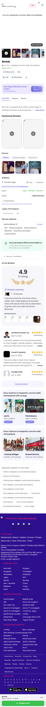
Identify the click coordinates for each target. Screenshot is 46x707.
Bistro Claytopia (29, 630)
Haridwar (26, 589)
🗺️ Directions (17, 77)
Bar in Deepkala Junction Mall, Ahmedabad (18, 485)
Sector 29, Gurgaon (30, 602)
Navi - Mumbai (9, 583)
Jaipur (6, 577)
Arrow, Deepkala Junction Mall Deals (15, 493)
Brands (28, 664)
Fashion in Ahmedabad (11, 476)
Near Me (7, 660)
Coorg (25, 586)
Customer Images (18, 158)
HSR (5, 602)
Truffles (7, 630)
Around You (27, 656)
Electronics (6, 540)
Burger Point (27, 633)
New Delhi (7, 568)
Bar (18, 213)
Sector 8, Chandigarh (12, 608)
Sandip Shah (17, 372)
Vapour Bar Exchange (12, 642)
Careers (34, 668)
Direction (40, 182)
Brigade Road (28, 599)
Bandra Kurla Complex (12, 614)
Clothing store (8, 213)
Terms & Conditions (33, 660)
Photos (5, 158)
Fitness (38, 537)
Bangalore (7, 571)
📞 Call (5, 77)
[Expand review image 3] (22, 319)
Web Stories (8, 672)
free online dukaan (27, 518)
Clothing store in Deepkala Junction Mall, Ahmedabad (21, 480)
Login (32, 5)
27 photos (38, 45)
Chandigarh (27, 571)
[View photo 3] (25, 53)
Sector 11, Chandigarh (12, 611)
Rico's (25, 648)
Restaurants (6, 537)
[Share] (26, 77)
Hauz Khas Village (10, 620)
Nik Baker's (8, 636)
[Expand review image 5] (36, 319)
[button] (6, 53)
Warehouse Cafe (29, 639)
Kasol (6, 589)
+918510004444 (38, 196)
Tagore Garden (28, 620)
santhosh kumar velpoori (20, 332)
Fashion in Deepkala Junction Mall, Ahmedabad (19, 472)
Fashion (23, 537)
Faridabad (26, 574)
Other (29, 540)
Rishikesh (7, 586)
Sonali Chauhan (18, 352)
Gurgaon (26, 568)
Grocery (30, 537)
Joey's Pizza (8, 648)
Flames (25, 636)
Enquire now (24, 703)
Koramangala (9, 599)
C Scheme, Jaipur (29, 611)
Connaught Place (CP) (31, 617)
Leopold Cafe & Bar (30, 645)
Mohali (6, 580)
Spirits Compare (18, 660)
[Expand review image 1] (7, 319)
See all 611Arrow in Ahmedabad (15, 186)
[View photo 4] (35, 53)
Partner (21, 664)
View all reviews (21, 384)
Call (41, 697)
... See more (39, 110)
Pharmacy (21, 540)
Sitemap (7, 664)
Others (10, 685)
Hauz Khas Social (29, 650)
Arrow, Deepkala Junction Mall (13, 489)
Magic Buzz (33, 158)
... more (39, 346)
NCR (24, 577)
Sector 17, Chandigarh (31, 608)
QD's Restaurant (10, 650)
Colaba (25, 614)
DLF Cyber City (9, 605)
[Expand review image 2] (15, 319)
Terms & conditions (14, 256)
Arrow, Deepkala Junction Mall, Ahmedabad (18, 498)
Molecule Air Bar (10, 639)
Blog (35, 656)
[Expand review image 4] (29, 319)
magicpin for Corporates (13, 668)
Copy (30, 182)
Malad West (8, 617)
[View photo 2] (16, 53)
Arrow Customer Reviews (25, 502)
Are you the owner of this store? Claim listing (17, 204)
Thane (25, 583)
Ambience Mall (28, 605)
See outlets (35, 89)
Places (14, 664)
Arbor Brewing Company (13, 633)
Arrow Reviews (8, 502)
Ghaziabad (8, 574)
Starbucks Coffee (10, 645)
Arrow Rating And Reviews (12, 506)
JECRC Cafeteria (29, 642)
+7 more (39, 224)
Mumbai (26, 580)
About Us (18, 656)
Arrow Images (29, 506)
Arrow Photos (35, 493)
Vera (26, 668)
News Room (8, 656)
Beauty (16, 537)
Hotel (14, 540)
